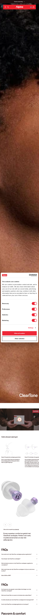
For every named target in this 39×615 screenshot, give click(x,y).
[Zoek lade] (8, 7)
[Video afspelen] (19, 419)
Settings (30, 328)
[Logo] (19, 7)
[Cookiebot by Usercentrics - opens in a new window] (29, 275)
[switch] (34, 309)
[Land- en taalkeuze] (31, 7)
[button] (24, 1)
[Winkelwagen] (33, 7)
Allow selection (19, 338)
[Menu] (5, 7)
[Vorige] (5, 524)
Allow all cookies (19, 333)
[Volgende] (10, 524)
